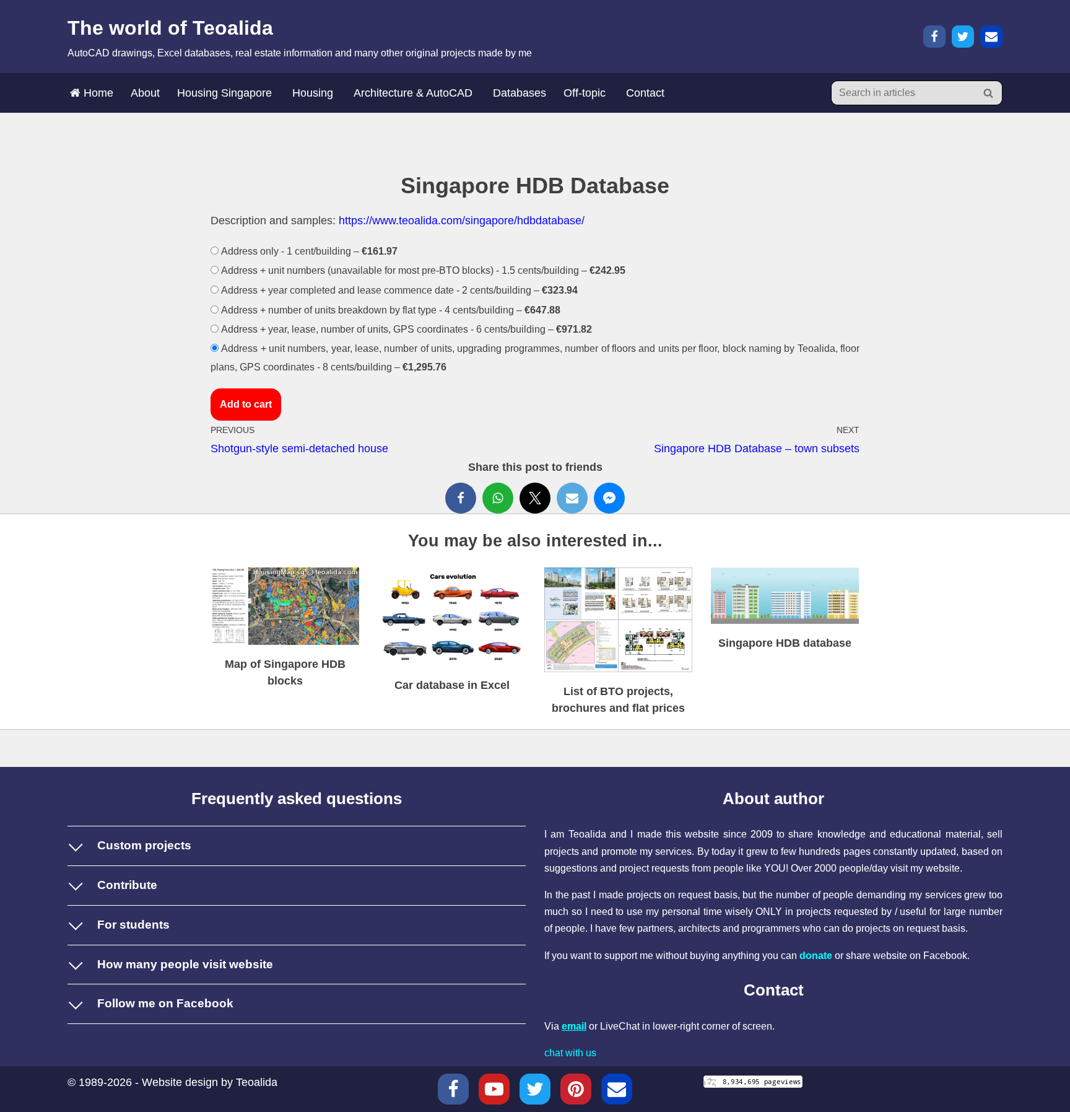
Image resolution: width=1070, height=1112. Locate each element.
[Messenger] (609, 498)
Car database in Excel (452, 685)
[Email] (991, 36)
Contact (645, 93)
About (145, 93)
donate (815, 955)
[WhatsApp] (497, 498)
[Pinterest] (575, 1089)
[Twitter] (963, 36)
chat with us (570, 1053)
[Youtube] (494, 1089)
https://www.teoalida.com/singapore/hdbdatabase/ (462, 220)
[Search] (989, 93)
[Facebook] (934, 36)
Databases (519, 93)
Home (96, 93)
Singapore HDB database (784, 643)
